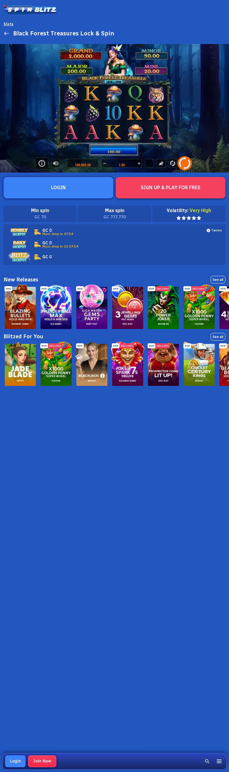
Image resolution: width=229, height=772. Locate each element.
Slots (8, 24)
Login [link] (15, 761)
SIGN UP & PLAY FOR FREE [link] (171, 187)
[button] (207, 761)
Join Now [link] (42, 761)
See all (218, 280)
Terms (216, 230)
